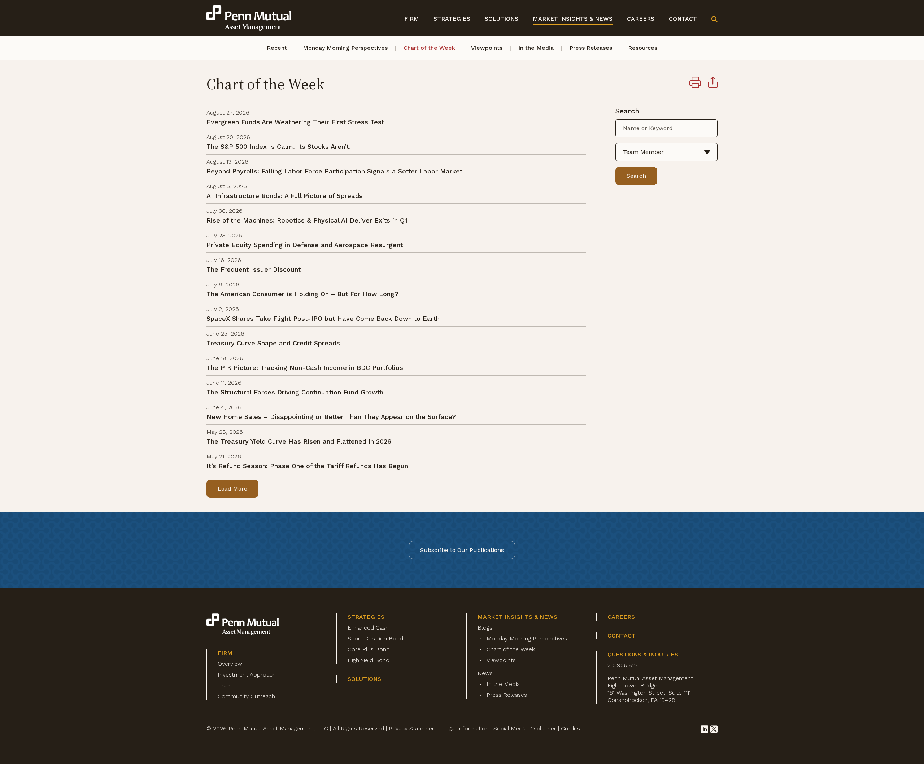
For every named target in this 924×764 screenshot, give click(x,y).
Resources (642, 47)
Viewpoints (486, 47)
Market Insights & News (573, 18)
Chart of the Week (429, 47)
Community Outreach (246, 696)
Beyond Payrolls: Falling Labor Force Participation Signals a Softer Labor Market (334, 171)
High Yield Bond (368, 660)
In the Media (536, 47)
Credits (570, 728)
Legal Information (465, 728)
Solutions (501, 18)
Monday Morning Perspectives (345, 47)
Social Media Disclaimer (524, 728)
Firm (411, 18)
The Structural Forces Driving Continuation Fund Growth (294, 392)
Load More (232, 488)
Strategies (451, 18)
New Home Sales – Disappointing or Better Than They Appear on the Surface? (331, 416)
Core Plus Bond (369, 649)
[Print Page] (695, 83)
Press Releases (591, 47)
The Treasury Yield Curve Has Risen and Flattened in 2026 (298, 441)
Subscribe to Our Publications (462, 550)
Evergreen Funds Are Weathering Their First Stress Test (295, 122)
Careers (640, 18)
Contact (683, 18)
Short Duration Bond (375, 638)
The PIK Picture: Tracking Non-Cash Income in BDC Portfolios (304, 367)
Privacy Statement (413, 728)
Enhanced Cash (368, 627)
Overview (230, 663)
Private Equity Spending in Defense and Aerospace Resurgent (304, 245)
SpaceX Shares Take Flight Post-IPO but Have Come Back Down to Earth (323, 318)
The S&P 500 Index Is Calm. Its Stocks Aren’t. (278, 146)
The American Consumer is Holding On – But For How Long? (302, 294)
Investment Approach (247, 674)
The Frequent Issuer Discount (253, 269)
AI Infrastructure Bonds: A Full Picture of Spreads (284, 195)
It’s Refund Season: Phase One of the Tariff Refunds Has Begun (307, 466)
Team (225, 685)
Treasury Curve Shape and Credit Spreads (273, 343)
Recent (277, 47)
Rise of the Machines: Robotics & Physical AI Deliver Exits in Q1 (306, 220)
